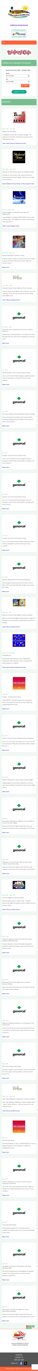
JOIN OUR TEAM (19, 1360)
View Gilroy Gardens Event (11, 300)
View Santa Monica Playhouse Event (14, 143)
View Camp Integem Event (10, 226)
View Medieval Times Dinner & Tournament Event (18, 184)
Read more (5, 267)
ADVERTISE (19, 1355)
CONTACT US (19, 1357)
